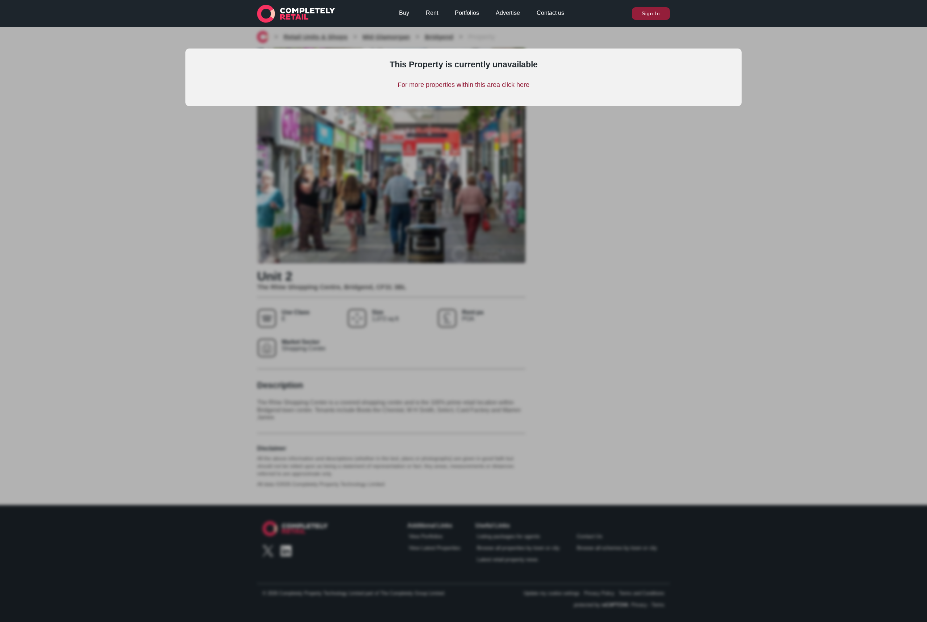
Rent (432, 13)
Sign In (651, 13)
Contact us (550, 13)
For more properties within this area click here (463, 84)
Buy (404, 13)
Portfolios (467, 13)
